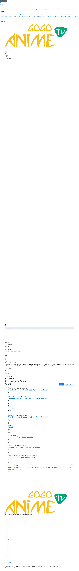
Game (51, 14)
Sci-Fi (2, 19)
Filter (6, 48)
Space (44, 19)
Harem (56, 14)
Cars (14, 14)
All (8, 517)
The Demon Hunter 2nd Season (20, 353)
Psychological (56, 16)
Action (2, 14)
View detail (8, 368)
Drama (36, 14)
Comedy (19, 14)
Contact (9, 563)
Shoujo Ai (18, 19)
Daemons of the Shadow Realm (20, 437)
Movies (52, 9)
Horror (67, 14)
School (75, 16)
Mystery (39, 16)
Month (71, 384)
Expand (8, 341)
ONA (11, 328)
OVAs (64, 9)
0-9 (8, 520)
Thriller (70, 19)
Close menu (3, 0)
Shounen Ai (31, 19)
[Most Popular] (41, 289)
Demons (31, 14)
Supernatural (64, 19)
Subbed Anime (9, 9)
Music (33, 16)
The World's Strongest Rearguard (21, 457)
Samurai (69, 16)
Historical (62, 14)
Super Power (56, 19)
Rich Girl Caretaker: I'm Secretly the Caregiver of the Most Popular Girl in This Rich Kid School (39, 468)
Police (49, 16)
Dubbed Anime (18, 9)
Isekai (72, 14)
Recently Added (45, 9)
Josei (2, 16)
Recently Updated (35, 9)
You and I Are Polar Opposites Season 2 (24, 447)
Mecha (23, 16)
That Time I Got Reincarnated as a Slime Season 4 (28, 417)
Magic (10, 16)
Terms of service (11, 561)
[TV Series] (41, 223)
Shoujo (12, 19)
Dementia (25, 14)
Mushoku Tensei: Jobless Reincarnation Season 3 (28, 398)
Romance (63, 16)
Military (28, 16)
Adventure (8, 14)
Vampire (76, 19)
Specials (74, 9)
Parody (44, 16)
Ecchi (41, 14)
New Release (26, 9)
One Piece (12, 408)
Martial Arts (17, 16)
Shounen (24, 19)
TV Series (58, 9)
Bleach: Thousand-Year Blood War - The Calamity (28, 390)
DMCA (9, 562)
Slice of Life (38, 19)
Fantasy (46, 14)
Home (2, 9)
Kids (6, 16)
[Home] (41, 91)
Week (66, 384)
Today (61, 384)
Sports (49, 19)
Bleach (10, 427)
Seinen (7, 19)
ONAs (68, 9)
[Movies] (41, 157)
